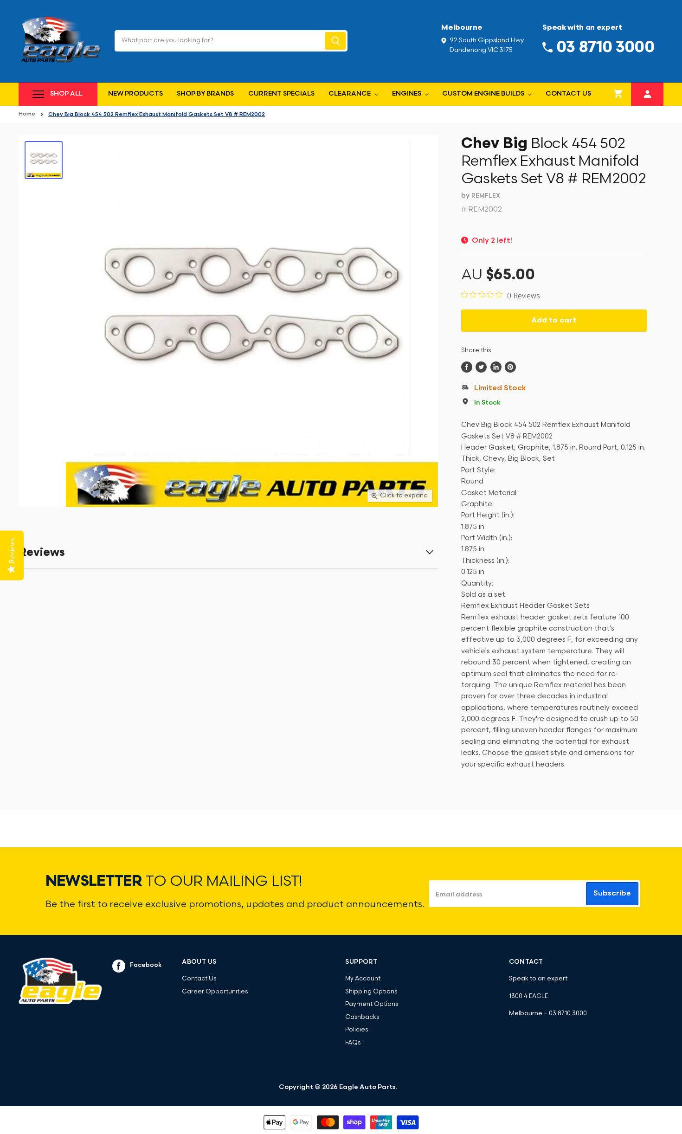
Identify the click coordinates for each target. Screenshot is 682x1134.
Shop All (66, 93)
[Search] (335, 41)
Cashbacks (362, 1017)
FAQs (352, 1043)
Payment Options (371, 1004)
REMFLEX (485, 196)
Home (27, 114)
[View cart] (618, 94)
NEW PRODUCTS (135, 93)
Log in (647, 93)
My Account (362, 979)
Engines (407, 93)
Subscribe (612, 893)
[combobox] (219, 41)
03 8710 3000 (568, 1014)
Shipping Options (371, 992)
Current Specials (281, 93)
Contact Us (568, 93)
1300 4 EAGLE (528, 996)
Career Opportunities (215, 992)
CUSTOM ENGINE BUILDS (484, 93)
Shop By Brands (205, 93)
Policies (356, 1030)
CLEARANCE (350, 93)
